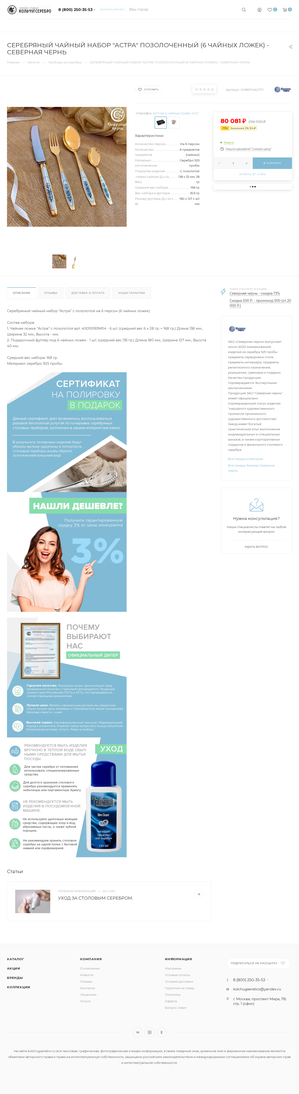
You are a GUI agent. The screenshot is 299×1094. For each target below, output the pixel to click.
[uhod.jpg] (67, 797)
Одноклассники (162, 1032)
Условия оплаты (177, 975)
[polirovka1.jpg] (67, 432)
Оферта (171, 1001)
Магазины (173, 968)
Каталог (15, 959)
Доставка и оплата (88, 293)
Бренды (15, 978)
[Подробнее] (198, 894)
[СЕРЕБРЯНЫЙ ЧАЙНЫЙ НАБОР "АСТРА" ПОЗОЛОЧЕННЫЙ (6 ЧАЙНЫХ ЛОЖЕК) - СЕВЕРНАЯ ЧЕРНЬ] (67, 166)
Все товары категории (245, 459)
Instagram (150, 1032)
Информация (178, 959)
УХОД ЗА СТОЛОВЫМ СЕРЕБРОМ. (95, 898)
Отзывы (50, 293)
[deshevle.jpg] (67, 551)
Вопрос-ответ (175, 1008)
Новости (86, 975)
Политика (173, 994)
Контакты (87, 988)
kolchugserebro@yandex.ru (257, 989)
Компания (91, 959)
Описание (21, 293)
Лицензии (88, 994)
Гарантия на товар (179, 988)
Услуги (85, 1001)
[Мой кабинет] (259, 10)
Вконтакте (138, 1032)
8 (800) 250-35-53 (75, 9)
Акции (13, 968)
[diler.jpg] (67, 677)
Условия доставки (179, 981)
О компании (90, 968)
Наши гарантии (131, 293)
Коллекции (18, 987)
